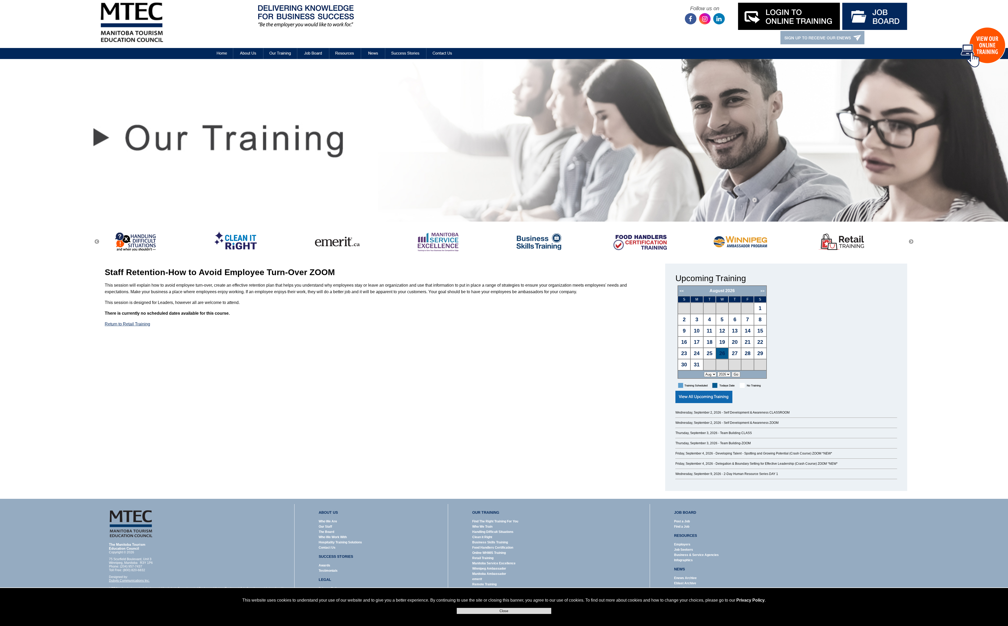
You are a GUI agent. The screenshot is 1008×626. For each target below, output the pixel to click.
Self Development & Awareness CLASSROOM (757, 412)
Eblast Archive (685, 583)
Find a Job (681, 526)
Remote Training (484, 584)
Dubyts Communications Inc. (129, 580)
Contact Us (442, 49)
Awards (324, 565)
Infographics (683, 560)
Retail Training (483, 558)
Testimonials (328, 571)
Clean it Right (482, 537)
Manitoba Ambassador (489, 574)
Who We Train (482, 526)
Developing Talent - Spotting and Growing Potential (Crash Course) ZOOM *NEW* (774, 453)
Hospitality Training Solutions (340, 542)
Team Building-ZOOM (735, 443)
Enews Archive (685, 578)
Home (217, 49)
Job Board (313, 49)
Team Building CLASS (736, 433)
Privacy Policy (750, 600)
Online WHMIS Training (489, 553)
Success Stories (406, 49)
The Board (326, 532)
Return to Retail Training (127, 324)
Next (911, 241)
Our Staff (325, 526)
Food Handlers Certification (492, 547)
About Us (248, 49)
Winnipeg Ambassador (489, 568)
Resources (345, 49)
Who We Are (328, 521)
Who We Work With (333, 537)
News (373, 49)
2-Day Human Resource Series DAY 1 (751, 474)
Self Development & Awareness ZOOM (751, 423)
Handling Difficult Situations (492, 532)
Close (504, 611)
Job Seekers (683, 550)
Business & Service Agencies (696, 555)
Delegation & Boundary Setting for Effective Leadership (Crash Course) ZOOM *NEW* (777, 464)
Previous (96, 241)
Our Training (280, 49)
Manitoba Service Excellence (494, 563)
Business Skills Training (490, 542)
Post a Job (682, 521)
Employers (682, 544)
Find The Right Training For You (495, 521)
